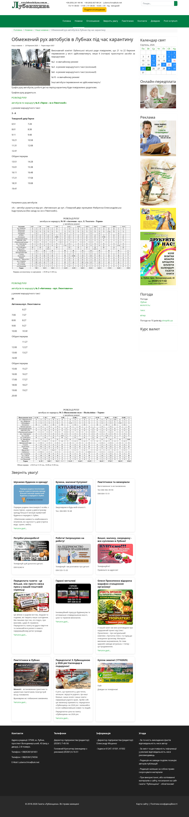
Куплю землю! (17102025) (113, 660)
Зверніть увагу (110, 20)
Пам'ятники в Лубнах (27, 660)
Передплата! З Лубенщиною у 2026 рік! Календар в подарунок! (73, 663)
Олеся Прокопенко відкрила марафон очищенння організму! (115, 583)
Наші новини (17, 45)
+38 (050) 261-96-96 (74, 2)
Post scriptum (170, 20)
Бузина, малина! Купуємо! (71, 482)
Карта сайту (142, 804)
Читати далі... (20, 528)
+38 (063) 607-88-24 (92, 2)
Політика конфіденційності (163, 804)
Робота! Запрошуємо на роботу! (70, 539)
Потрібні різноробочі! (26, 538)
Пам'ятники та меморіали (114, 482)
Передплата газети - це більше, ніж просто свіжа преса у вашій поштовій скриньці (29, 585)
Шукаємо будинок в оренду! (31, 482)
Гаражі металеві (65, 580)
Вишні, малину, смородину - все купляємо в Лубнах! (115, 539)
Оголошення (92, 20)
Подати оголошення (94, 9)
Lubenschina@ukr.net (112, 2)
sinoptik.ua (167, 320)
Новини (79, 20)
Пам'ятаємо (128, 20)
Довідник (155, 20)
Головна (67, 20)
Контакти (142, 20)
